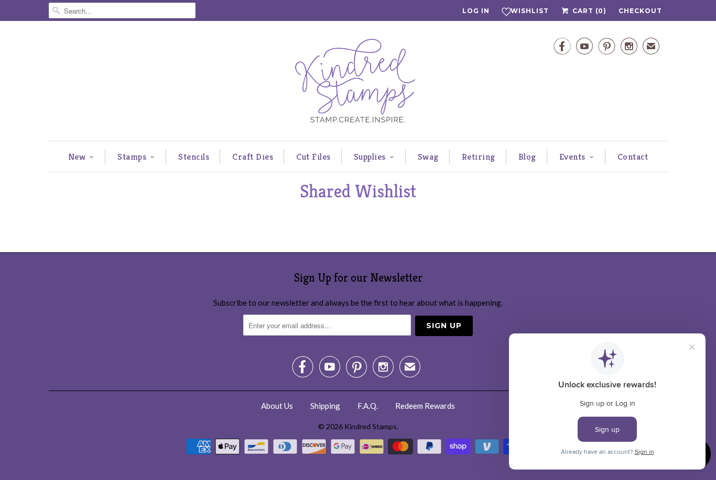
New (77, 156)
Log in (476, 11)
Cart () (588, 11)
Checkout (640, 11)
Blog (527, 156)
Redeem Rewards (425, 405)
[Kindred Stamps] (358, 83)
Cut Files (313, 156)
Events (572, 156)
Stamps (131, 156)
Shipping (325, 405)
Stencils (193, 156)
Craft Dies (252, 156)
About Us (277, 405)
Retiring (478, 156)
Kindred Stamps (370, 426)
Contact (632, 156)
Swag (428, 156)
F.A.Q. (367, 405)
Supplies (370, 156)
